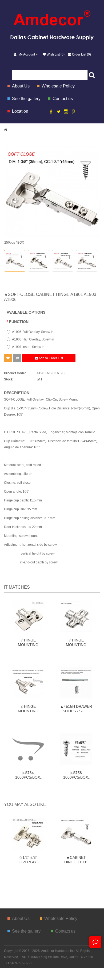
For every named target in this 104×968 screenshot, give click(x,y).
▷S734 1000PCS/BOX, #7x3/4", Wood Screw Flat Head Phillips (28, 775)
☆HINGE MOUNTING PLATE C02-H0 (76, 642)
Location (20, 111)
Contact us (63, 98)
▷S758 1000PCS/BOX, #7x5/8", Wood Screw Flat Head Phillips (76, 775)
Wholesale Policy (58, 86)
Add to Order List (50, 358)
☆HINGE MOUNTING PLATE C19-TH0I (28, 642)
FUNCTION (19, 322)
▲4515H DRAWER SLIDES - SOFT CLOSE (76, 708)
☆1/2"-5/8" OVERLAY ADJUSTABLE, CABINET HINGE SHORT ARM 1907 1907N (28, 859)
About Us (21, 86)
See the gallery (26, 98)
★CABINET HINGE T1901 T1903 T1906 (76, 859)
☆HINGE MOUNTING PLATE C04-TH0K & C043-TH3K (28, 708)
